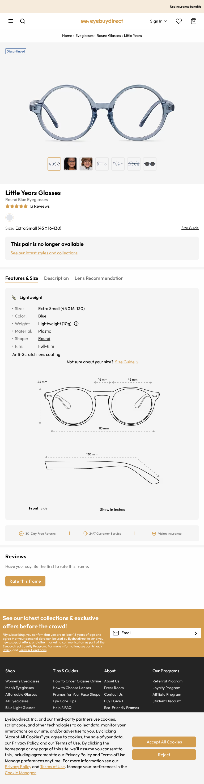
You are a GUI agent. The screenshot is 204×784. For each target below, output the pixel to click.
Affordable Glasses (21, 694)
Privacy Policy (18, 766)
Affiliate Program (166, 694)
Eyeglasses (37, 199)
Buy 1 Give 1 (113, 701)
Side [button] (44, 508)
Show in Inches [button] (112, 509)
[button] (76, 323)
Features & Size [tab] (21, 278)
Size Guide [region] (190, 227)
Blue (22, 199)
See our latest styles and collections (44, 252)
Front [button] (33, 508)
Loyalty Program (166, 687)
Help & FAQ (62, 707)
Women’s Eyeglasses (22, 681)
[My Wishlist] (179, 21)
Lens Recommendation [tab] (99, 278)
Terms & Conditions (32, 650)
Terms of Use (52, 766)
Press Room (114, 687)
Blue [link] (42, 316)
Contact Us (113, 694)
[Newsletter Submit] (195, 633)
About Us (111, 681)
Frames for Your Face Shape (76, 694)
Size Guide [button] (125, 361)
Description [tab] (56, 278)
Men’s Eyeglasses (19, 687)
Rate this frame (25, 581)
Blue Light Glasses (20, 707)
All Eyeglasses (16, 701)
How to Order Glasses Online (77, 681)
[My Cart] (193, 21)
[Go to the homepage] (102, 21)
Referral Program (167, 681)
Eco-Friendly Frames (121, 707)
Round (11, 199)
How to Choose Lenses (72, 687)
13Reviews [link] (39, 206)
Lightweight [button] (31, 297)
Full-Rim (46, 346)
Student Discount (166, 701)
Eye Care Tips (64, 701)
